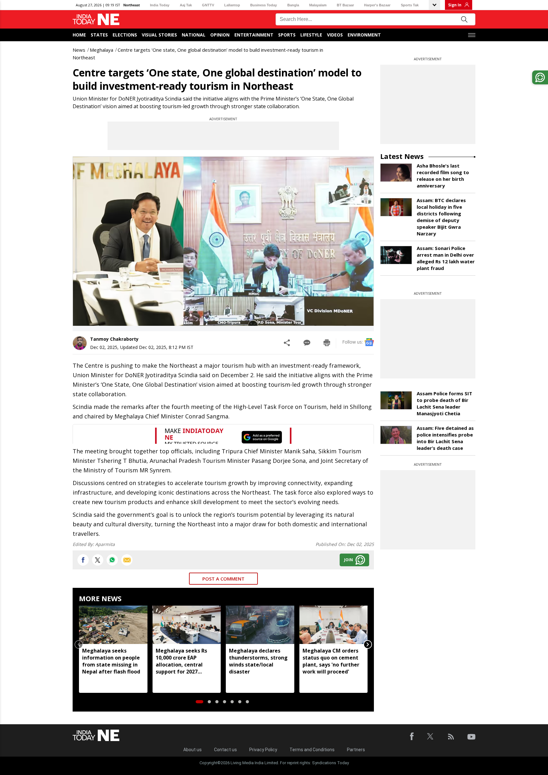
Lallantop (232, 5)
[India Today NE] (96, 19)
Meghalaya (101, 50)
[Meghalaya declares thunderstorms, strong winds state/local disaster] (260, 625)
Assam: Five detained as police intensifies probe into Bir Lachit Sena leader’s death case (445, 438)
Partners (356, 749)
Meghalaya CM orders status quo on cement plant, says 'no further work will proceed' (331, 661)
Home (79, 35)
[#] (112, 560)
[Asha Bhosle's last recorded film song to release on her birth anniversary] (396, 172)
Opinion (220, 35)
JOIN (348, 559)
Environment (364, 35)
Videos (335, 35)
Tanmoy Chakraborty (114, 339)
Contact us (225, 749)
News (79, 50)
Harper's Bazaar (377, 5)
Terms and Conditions (312, 749)
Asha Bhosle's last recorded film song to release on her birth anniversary (443, 175)
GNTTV (208, 5)
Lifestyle (311, 35)
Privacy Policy (263, 749)
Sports (287, 35)
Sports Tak (410, 5)
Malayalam (318, 5)
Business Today (263, 5)
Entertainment (253, 35)
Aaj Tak (186, 5)
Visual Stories (159, 35)
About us (192, 749)
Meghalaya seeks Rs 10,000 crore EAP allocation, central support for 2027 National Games (181, 661)
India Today (159, 5)
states (99, 35)
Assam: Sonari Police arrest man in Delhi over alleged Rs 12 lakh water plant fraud (446, 258)
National (194, 35)
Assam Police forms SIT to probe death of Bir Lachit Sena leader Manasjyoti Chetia (444, 403)
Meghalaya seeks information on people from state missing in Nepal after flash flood (111, 661)
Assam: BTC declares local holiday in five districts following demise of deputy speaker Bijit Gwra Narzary (441, 217)
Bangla (293, 5)
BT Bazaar (345, 5)
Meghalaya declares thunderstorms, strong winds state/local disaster (258, 661)
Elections (125, 35)
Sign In (454, 5)
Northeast (131, 5)
